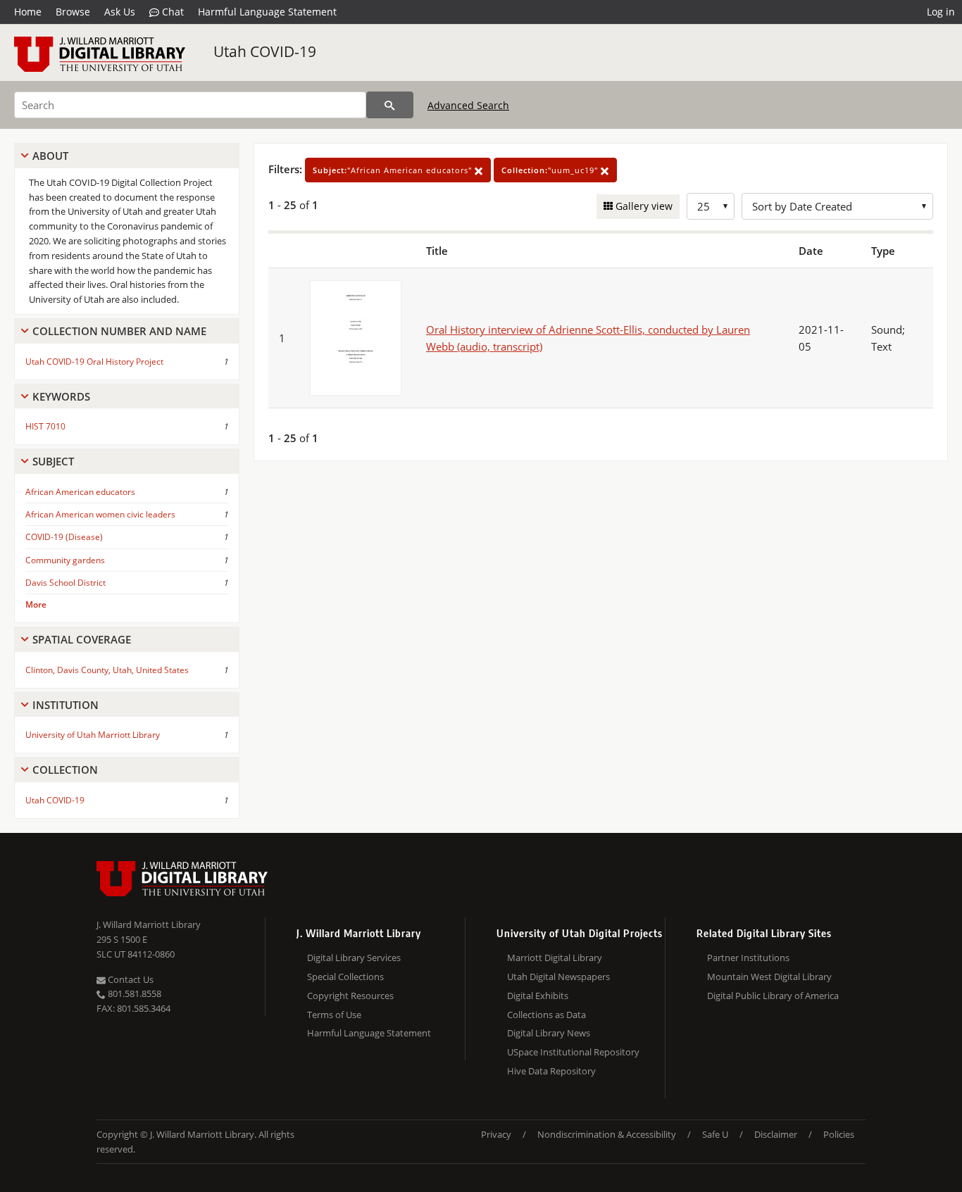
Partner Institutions (748, 957)
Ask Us (119, 11)
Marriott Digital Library (554, 957)
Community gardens (65, 560)
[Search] (389, 105)
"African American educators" (394, 170)
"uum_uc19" (551, 170)
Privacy (496, 1134)
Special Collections (345, 976)
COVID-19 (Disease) (64, 537)
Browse (73, 11)
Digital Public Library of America (773, 995)
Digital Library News (548, 1033)
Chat (171, 11)
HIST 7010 (45, 426)
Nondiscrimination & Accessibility (606, 1134)
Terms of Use (334, 1014)
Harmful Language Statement (267, 11)
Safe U (715, 1134)
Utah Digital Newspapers (558, 976)
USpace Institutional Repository (573, 1052)
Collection (65, 770)
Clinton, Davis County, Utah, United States (107, 670)
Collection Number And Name (119, 331)
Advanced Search (468, 105)
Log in (941, 11)
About (50, 156)
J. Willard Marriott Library (148, 924)
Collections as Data (546, 1014)
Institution (65, 705)
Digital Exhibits (537, 995)
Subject (53, 461)
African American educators (80, 492)
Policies (838, 1134)
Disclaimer (775, 1134)
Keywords (61, 396)
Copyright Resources (350, 995)
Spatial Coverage (81, 639)
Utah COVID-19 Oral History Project (94, 362)
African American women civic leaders (100, 514)
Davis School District (65, 583)
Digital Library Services (354, 957)
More (35, 604)
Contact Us (130, 979)
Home (28, 11)
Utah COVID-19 (264, 51)
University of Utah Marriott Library (92, 735)
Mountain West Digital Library (769, 976)
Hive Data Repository (551, 1071)
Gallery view (643, 206)
